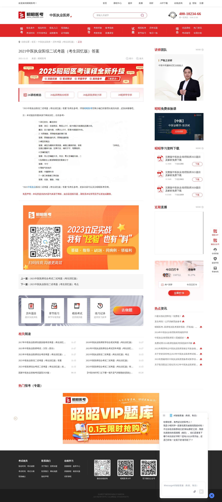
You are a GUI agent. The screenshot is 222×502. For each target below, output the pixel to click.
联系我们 (45, 471)
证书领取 (65, 33)
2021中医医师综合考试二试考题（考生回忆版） (50, 278)
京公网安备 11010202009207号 (118, 497)
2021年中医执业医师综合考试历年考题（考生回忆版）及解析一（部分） (110, 348)
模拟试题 (76, 471)
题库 (130, 3)
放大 (141, 58)
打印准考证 (42, 33)
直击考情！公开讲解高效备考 (168, 321)
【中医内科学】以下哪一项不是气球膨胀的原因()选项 (110, 373)
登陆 (194, 3)
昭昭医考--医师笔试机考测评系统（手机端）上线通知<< (178, 327)
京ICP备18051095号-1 (100, 497)
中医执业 (32, 187)
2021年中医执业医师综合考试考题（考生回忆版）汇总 (42, 354)
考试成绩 (30, 466)
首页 (105, 3)
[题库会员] (110, 418)
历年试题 (153, 28)
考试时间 (30, 33)
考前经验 (98, 28)
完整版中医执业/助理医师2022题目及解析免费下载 (183, 158)
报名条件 (30, 28)
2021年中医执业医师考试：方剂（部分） (36, 348)
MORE (198, 50)
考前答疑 (98, 33)
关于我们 (45, 466)
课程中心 (117, 3)
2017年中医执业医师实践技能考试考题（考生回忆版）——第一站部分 (42, 342)
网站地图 (53, 471)
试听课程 (67, 476)
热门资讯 (198, 28)
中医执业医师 (44, 42)
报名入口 (53, 28)
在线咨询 (178, 3)
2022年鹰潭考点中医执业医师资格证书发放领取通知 (178, 348)
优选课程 (186, 28)
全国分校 (198, 33)
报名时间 (42, 28)
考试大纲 (30, 471)
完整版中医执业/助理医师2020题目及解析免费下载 (183, 189)
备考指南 (109, 28)
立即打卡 (179, 293)
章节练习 (142, 33)
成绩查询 (53, 33)
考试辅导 (186, 33)
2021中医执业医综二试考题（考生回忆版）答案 (40, 360)
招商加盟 (53, 466)
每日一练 (153, 33)
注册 (201, 3)
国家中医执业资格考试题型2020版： (34, 373)
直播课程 (67, 466)
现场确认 (65, 28)
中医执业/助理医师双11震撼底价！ (170, 338)
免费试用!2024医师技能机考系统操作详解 (173, 343)
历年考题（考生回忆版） (64, 42)
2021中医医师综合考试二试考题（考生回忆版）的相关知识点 (42, 367)
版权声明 (45, 476)
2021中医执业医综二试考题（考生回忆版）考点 (50, 284)
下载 (197, 164)
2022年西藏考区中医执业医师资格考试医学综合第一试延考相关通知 (178, 359)
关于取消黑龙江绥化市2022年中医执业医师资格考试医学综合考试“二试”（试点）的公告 (178, 365)
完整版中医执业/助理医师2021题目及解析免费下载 (183, 174)
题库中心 (76, 466)
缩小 (131, 58)
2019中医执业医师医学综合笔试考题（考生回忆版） (109, 342)
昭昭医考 (42, 58)
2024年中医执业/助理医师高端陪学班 (171, 332)
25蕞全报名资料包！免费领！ (168, 316)
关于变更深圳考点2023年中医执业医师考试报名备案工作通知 (178, 354)
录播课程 (67, 471)
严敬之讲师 (166, 60)
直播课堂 (109, 33)
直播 (141, 3)
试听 (151, 3)
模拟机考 (142, 28)
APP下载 (164, 3)
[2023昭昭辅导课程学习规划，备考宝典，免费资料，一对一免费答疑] (81, 237)
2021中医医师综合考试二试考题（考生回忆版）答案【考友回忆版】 (110, 367)
